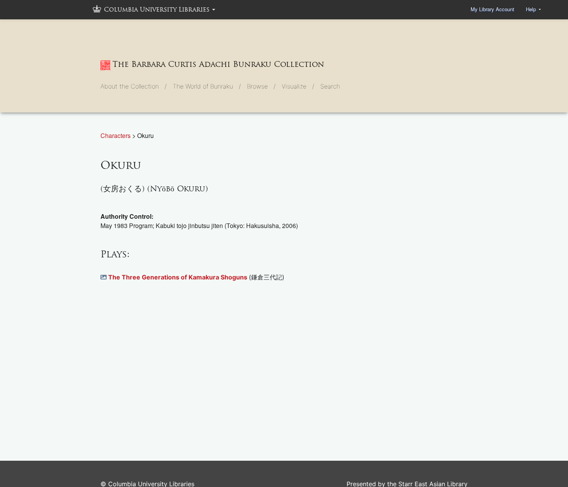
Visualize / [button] (298, 86)
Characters (116, 135)
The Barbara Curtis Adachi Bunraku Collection (218, 64)
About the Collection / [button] (133, 86)
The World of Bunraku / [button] (207, 86)
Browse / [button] (261, 86)
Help (531, 9)
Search (330, 86)
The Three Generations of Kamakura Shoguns (178, 277)
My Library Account (492, 9)
